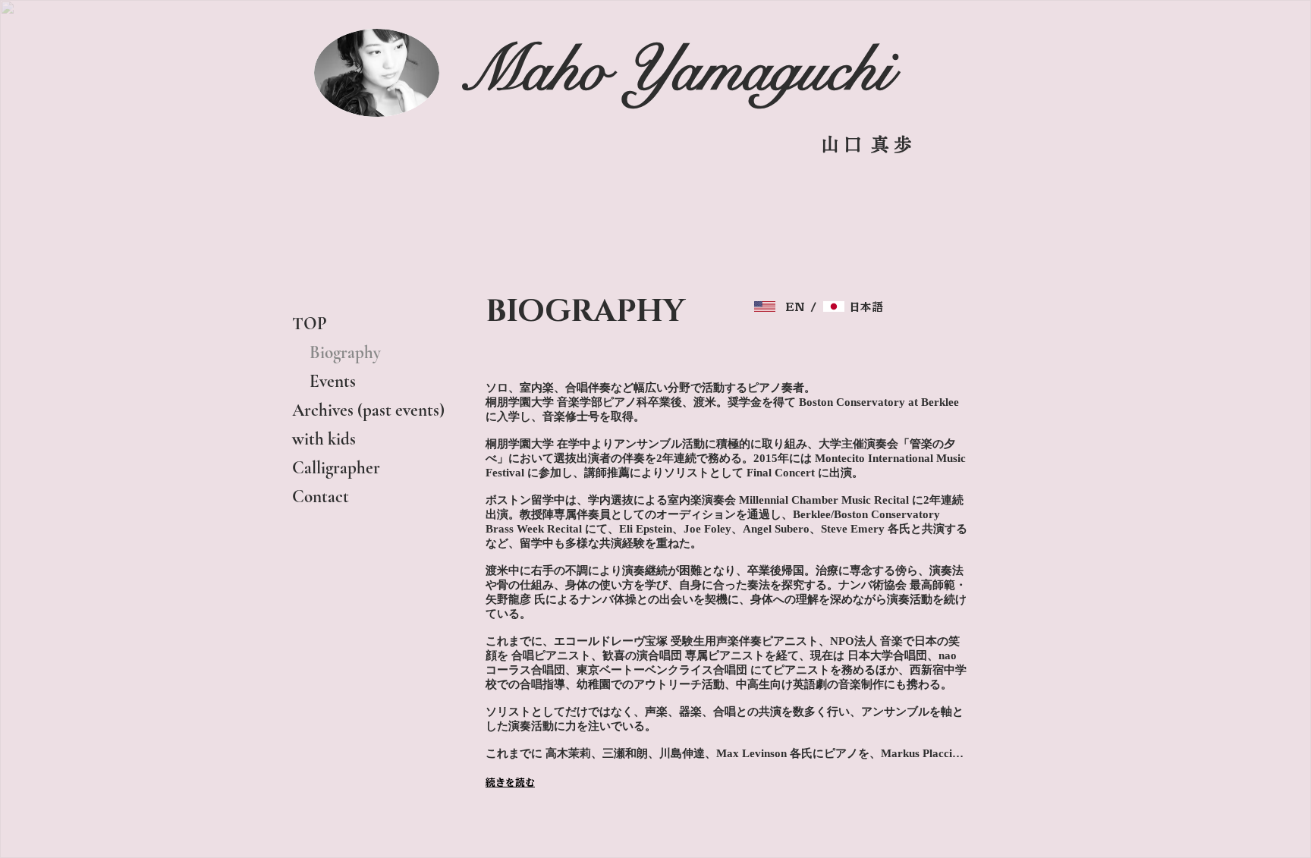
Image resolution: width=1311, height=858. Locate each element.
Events (324, 381)
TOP (309, 324)
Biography (336, 352)
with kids (324, 439)
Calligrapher (336, 468)
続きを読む (510, 782)
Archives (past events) (368, 410)
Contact (320, 497)
